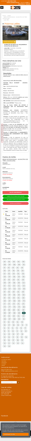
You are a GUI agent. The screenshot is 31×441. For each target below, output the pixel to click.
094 (19, 316)
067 (9, 301)
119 (8, 331)
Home (4, 15)
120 (13, 331)
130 (9, 337)
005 (23, 261)
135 (4, 340)
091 (5, 316)
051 (4, 292)
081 (5, 310)
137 (13, 340)
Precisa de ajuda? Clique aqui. (2, 134)
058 (14, 295)
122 (21, 331)
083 (14, 310)
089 (19, 313)
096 (5, 319)
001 (5, 261)
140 (5, 343)
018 (13, 270)
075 (23, 304)
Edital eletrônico (15, 203)
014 (18, 267)
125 (9, 334)
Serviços (4, 361)
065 (23, 298)
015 (22, 267)
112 (4, 328)
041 (5, 285)
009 (19, 264)
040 (23, 282)
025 (23, 273)
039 (19, 282)
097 (9, 319)
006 (5, 264)
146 (9, 346)
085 (23, 310)
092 (9, 316)
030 (23, 276)
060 (23, 295)
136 (9, 340)
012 (9, 267)
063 (14, 298)
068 (14, 301)
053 (14, 292)
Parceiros (4, 362)
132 (17, 337)
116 (21, 328)
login (26, 2)
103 (13, 322)
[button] (4, 33)
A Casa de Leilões (6, 359)
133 (22, 337)
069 (19, 301)
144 (22, 343)
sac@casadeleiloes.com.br (11, 371)
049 (19, 289)
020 (23, 270)
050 (24, 289)
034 (18, 279)
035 (23, 279)
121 (17, 331)
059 (19, 295)
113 (8, 328)
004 (19, 261)
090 (24, 313)
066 (5, 301)
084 (19, 310)
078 (14, 307)
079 (19, 307)
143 (18, 343)
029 (19, 276)
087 (9, 313)
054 (18, 292)
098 (14, 319)
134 (26, 337)
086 (5, 313)
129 (4, 337)
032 (9, 279)
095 (23, 316)
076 (5, 307)
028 (14, 276)
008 (14, 264)
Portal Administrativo (13, 2)
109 (18, 325)
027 (9, 276)
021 (4, 273)
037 (9, 282)
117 (25, 328)
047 (10, 289)
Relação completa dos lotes (16, 199)
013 (13, 267)
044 (19, 285)
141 (9, 343)
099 (19, 319)
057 (9, 295)
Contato (4, 364)
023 (14, 273)
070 (24, 301)
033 (14, 279)
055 (23, 292)
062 (9, 298)
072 (9, 304)
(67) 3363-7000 (8, 369)
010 (24, 264)
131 (13, 337)
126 (13, 334)
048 (14, 289)
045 (24, 285)
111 (26, 325)
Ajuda (27, 4)
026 (5, 276)
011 (4, 267)
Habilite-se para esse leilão (15, 196)
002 (9, 261)
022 (9, 273)
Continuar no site (9, 434)
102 (9, 322)
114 (13, 328)
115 (17, 328)
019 (18, 270)
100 (24, 319)
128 (22, 334)
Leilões (9, 15)
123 (26, 331)
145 (5, 346)
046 (5, 289)
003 (14, 261)
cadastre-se (21, 4)
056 (5, 295)
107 (9, 325)
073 (14, 304)
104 (18, 322)
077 (9, 307)
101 (4, 322)
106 (5, 325)
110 (22, 325)
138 (18, 340)
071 (5, 304)
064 (19, 298)
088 (14, 313)
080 (24, 307)
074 (19, 304)
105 (22, 322)
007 (9, 264)
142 (13, 343)
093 (14, 316)
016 (5, 270)
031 (4, 279)
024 (18, 273)
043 (14, 285)
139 (22, 340)
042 (9, 285)
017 (9, 270)
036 (5, 282)
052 (9, 292)
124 (5, 334)
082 (9, 310)
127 (18, 334)
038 (14, 282)
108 (13, 325)
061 (5, 298)
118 (4, 331)
